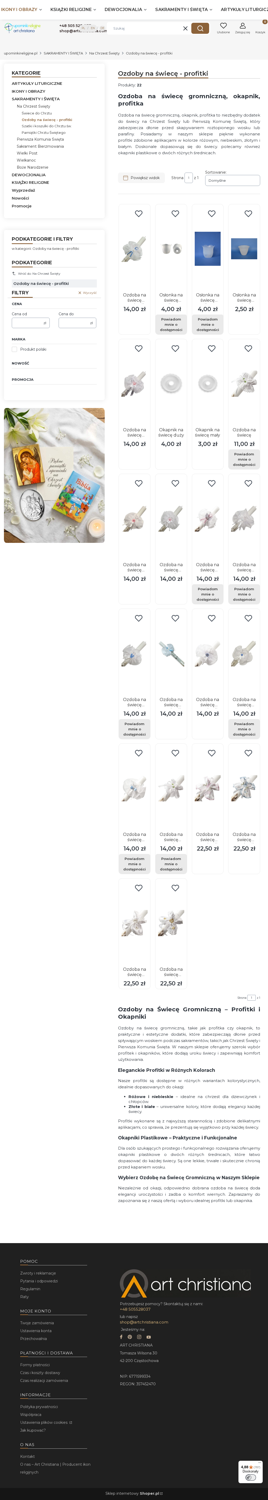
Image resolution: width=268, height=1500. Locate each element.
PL (83, 28)
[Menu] (259, 1464)
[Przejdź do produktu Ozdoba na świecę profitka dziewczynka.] (134, 384)
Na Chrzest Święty (104, 53)
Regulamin (30, 1289)
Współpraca (30, 1414)
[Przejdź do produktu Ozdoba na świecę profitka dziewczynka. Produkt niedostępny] (208, 518)
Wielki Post (27, 153)
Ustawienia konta (36, 1330)
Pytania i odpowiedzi (39, 1281)
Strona (177, 177)
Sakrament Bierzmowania (40, 146)
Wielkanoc (26, 160)
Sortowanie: (216, 172)
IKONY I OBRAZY (28, 91)
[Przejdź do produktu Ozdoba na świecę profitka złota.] (171, 923)
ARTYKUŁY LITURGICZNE (37, 83)
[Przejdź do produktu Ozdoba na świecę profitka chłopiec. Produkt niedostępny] (244, 653)
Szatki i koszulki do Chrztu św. (47, 126)
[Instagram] (139, 1337)
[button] (200, 28)
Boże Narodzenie (32, 167)
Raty (24, 1296)
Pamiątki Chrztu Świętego (44, 132)
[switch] (250, 1477)
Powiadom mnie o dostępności (171, 324)
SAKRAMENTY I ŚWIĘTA (63, 53)
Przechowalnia (33, 1338)
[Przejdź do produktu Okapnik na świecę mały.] (208, 384)
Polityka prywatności (39, 1406)
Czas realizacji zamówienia (44, 1380)
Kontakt (27, 1456)
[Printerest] (130, 1337)
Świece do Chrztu (37, 113)
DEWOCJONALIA (29, 174)
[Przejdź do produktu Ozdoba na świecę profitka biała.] (134, 923)
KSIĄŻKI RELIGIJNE (30, 182)
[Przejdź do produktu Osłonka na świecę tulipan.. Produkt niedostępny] (208, 249)
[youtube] (149, 1337)
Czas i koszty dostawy (40, 1372)
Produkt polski (33, 349)
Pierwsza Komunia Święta (40, 139)
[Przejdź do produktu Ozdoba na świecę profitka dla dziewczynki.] (208, 788)
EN (93, 28)
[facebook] (121, 1337)
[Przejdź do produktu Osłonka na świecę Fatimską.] (244, 249)
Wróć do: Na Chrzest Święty (39, 273)
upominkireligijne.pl (20, 53)
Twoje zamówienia (37, 1323)
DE (102, 28)
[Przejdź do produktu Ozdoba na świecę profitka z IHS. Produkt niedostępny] (171, 788)
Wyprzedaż (23, 190)
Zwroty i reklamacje (38, 1273)
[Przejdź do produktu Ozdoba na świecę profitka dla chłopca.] (171, 653)
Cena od (19, 314)
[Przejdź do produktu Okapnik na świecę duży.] (171, 384)
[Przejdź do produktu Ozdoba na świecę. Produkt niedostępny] (244, 384)
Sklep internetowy (132, 1493)
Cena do (66, 314)
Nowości (20, 198)
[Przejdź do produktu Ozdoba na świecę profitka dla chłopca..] (134, 249)
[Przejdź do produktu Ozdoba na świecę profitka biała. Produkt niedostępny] (244, 518)
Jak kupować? (33, 1430)
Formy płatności (35, 1365)
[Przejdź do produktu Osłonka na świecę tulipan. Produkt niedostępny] (171, 249)
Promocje (22, 205)
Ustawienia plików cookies (44, 1422)
